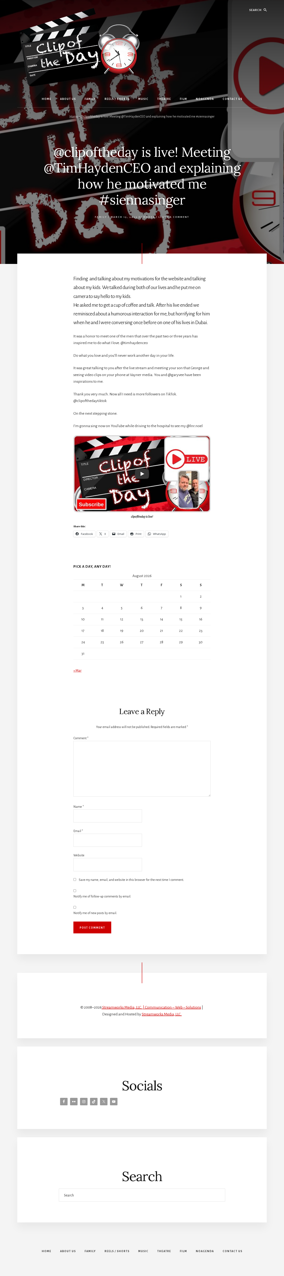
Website (78, 855)
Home (73, 116)
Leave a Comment (173, 217)
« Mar (77, 671)
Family (101, 217)
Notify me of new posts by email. (95, 913)
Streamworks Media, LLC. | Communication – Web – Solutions (151, 1007)
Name (78, 806)
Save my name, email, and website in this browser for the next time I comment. (131, 879)
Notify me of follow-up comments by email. (102, 896)
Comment (80, 738)
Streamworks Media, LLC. (162, 1014)
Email (78, 831)
